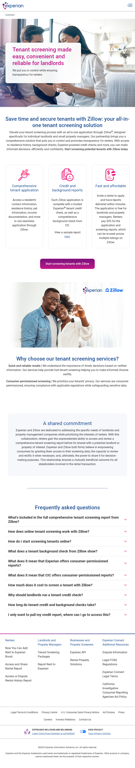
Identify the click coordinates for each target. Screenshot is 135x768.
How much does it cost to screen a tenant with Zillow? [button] (50, 585)
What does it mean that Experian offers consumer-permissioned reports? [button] (58, 563)
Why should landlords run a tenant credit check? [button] (45, 595)
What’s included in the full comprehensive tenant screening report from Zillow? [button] (63, 519)
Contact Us (85, 719)
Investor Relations (65, 719)
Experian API (78, 652)
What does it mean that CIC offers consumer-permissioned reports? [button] (61, 575)
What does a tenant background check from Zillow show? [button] (52, 551)
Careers (48, 719)
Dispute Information (114, 652)
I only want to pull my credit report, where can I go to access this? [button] (59, 615)
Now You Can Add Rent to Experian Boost (16, 652)
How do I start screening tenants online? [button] (39, 541)
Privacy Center (49, 712)
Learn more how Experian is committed (53, 733)
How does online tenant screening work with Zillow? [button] (48, 531)
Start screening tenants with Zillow (67, 263)
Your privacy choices (99, 733)
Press (121, 712)
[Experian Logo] (13, 5)
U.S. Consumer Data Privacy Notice (80, 712)
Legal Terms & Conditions (24, 712)
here (67, 236)
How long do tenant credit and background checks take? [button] (52, 605)
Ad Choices (109, 712)
